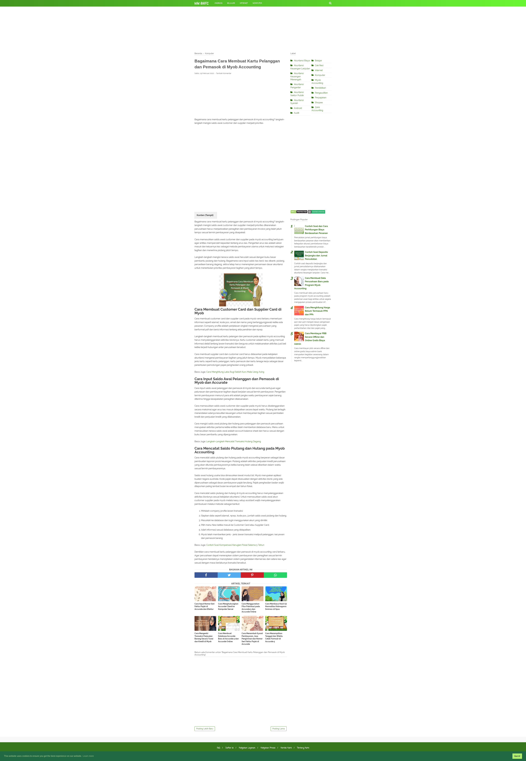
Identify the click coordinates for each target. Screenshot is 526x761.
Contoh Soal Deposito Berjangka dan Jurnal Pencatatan (316, 255)
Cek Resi (319, 65)
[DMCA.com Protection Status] (299, 212)
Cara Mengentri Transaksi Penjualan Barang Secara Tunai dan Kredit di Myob (204, 637)
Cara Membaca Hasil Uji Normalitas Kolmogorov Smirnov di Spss (276, 606)
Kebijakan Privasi (268, 747)
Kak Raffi (201, 3)
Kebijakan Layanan (247, 747)
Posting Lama (278, 729)
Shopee (319, 102)
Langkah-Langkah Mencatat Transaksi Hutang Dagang (233, 441)
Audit (296, 113)
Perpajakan (320, 97)
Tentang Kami (303, 747)
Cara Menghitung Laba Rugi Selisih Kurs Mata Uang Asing (235, 372)
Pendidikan (320, 88)
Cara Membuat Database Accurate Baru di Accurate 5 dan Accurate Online (228, 637)
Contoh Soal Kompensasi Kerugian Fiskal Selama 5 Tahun (235, 545)
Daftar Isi (229, 747)
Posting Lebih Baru (204, 729)
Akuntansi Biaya (302, 60)
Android (218, 3)
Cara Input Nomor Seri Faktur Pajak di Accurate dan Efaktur (205, 606)
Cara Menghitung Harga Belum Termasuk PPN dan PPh (317, 311)
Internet (244, 3)
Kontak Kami (286, 747)
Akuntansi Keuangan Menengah (297, 76)
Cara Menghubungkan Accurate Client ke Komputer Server (228, 606)
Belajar (231, 3)
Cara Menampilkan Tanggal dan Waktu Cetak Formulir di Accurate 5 (274, 637)
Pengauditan (321, 92)
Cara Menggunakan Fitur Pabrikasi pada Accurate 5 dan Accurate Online (251, 608)
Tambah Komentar (223, 73)
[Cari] (330, 3)
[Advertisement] (263, 29)
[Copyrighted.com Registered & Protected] (316, 212)
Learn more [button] (88, 756)
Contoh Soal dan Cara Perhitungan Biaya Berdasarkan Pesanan (316, 229)
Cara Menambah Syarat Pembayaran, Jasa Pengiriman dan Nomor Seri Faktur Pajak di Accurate (252, 638)
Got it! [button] (517, 756)
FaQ (218, 747)
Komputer (257, 3)
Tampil (209, 215)
